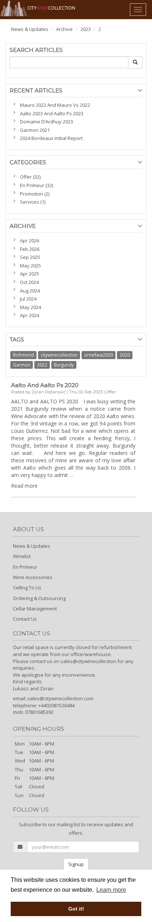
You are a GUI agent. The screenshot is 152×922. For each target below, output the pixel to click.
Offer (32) (30, 176)
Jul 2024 (28, 298)
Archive (64, 29)
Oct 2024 (29, 282)
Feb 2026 (29, 249)
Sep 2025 (30, 257)
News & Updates (29, 29)
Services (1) (32, 202)
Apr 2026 (29, 240)
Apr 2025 (29, 273)
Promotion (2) (34, 193)
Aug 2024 (30, 290)
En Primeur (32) (36, 185)
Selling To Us (27, 587)
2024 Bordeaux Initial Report (51, 138)
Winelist (22, 556)
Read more (24, 485)
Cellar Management (35, 608)
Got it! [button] (76, 909)
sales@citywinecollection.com (60, 698)
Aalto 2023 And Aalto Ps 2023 (51, 113)
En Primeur (25, 567)
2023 (85, 29)
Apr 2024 (29, 315)
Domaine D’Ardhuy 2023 (46, 121)
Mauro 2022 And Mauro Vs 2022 (55, 105)
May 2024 (30, 307)
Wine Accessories (32, 577)
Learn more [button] (111, 890)
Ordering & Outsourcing (39, 598)
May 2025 (30, 265)
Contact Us (25, 619)
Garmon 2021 (35, 130)
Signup (76, 864)
